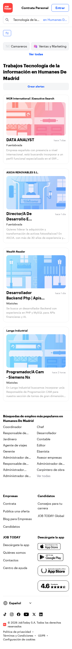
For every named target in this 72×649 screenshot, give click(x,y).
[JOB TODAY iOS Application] (49, 546)
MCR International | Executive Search (30, 98)
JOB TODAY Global (51, 516)
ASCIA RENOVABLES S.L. (22, 172)
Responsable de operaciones (14, 464)
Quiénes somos (14, 552)
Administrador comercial (13, 470)
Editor (41, 445)
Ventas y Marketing (52, 46)
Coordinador (12, 427)
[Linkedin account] (41, 614)
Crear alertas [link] (36, 86)
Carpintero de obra (51, 469)
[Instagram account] (11, 614)
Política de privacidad (17, 631)
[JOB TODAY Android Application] (51, 557)
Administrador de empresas (15, 458)
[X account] (34, 614)
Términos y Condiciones (18, 635)
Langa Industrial (17, 330)
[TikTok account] (5, 614)
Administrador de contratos (49, 464)
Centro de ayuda (15, 568)
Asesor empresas (49, 457)
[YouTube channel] (26, 614)
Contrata (9, 503)
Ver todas (36, 54)
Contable (43, 439)
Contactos (10, 560)
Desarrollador (46, 433)
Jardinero (10, 439)
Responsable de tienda (14, 433)
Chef (40, 427)
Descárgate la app (16, 545)
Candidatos (11, 526)
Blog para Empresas (17, 519)
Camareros (19, 46)
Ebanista (43, 451)
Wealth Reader (15, 251)
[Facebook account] (18, 614)
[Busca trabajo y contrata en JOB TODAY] (8, 8)
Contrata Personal (35, 8)
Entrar (60, 8)
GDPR (41, 635)
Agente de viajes (15, 445)
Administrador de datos (15, 476)
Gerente (9, 451)
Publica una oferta (16, 511)
